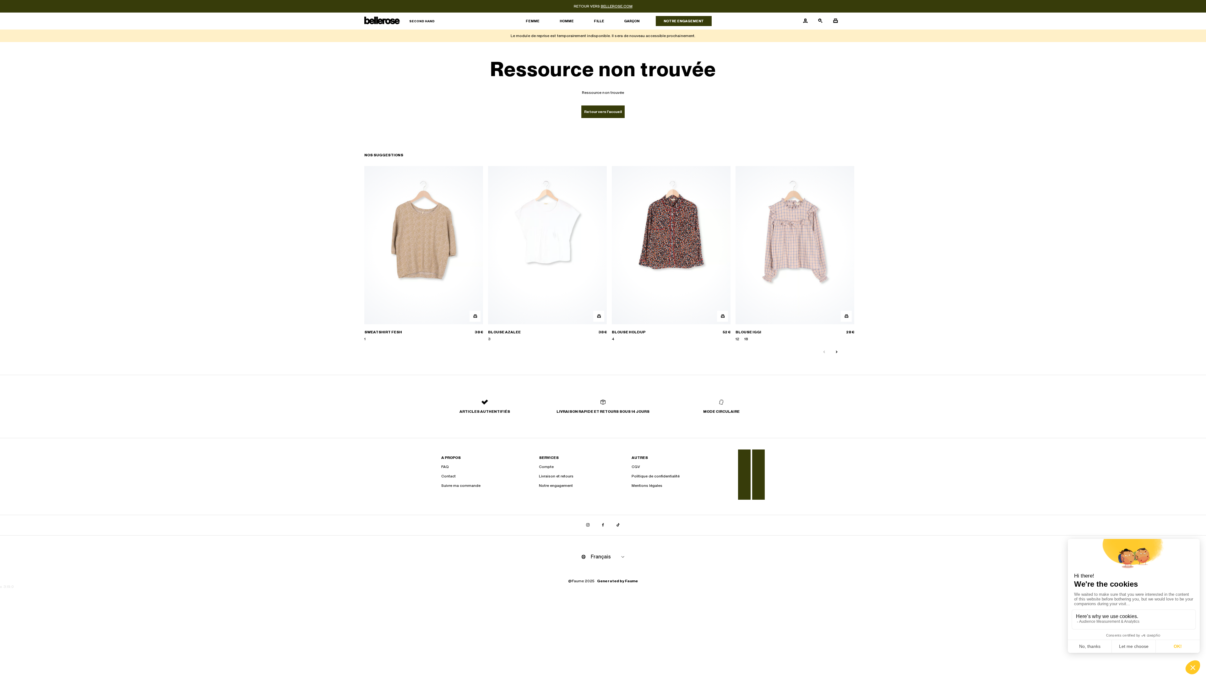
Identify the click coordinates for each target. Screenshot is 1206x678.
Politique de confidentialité (656, 476)
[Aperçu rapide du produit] (475, 316)
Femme (533, 21)
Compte (546, 467)
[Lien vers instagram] (588, 525)
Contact (448, 476)
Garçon (631, 21)
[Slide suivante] (837, 352)
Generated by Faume (617, 581)
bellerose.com (617, 6)
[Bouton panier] (835, 21)
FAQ (445, 467)
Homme (567, 21)
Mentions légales (647, 485)
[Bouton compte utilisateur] (805, 21)
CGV (636, 467)
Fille (599, 21)
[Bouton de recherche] (820, 21)
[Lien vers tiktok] (618, 525)
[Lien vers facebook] (603, 525)
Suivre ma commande (461, 485)
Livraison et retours (556, 476)
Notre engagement (684, 21)
